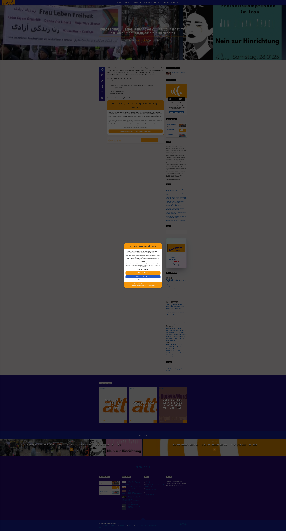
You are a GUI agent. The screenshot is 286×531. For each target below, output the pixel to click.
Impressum (149, 283)
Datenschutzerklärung (139, 283)
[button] (143, 276)
